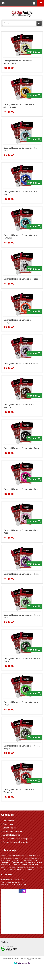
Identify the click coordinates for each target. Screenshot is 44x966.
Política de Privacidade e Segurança (18, 838)
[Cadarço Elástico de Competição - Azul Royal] (22, 183)
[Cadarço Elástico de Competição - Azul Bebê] (22, 139)
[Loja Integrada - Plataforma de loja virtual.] (22, 963)
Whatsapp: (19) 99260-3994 (13, 882)
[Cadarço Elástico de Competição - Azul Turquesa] (22, 227)
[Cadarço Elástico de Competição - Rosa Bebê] (22, 522)
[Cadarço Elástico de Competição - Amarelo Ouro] (22, 96)
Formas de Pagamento (13, 831)
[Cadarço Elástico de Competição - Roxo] (22, 564)
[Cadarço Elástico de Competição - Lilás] (22, 353)
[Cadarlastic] (22, 12)
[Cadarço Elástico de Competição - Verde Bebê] (22, 606)
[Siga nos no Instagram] (24, 891)
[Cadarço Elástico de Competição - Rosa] (22, 479)
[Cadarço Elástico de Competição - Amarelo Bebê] (22, 52)
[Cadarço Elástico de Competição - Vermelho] (22, 781)
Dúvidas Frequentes (11, 835)
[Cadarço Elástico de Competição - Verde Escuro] (22, 650)
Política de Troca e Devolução (16, 842)
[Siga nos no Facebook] (20, 891)
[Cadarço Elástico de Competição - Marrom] (22, 396)
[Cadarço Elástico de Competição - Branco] (22, 269)
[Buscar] (39, 23)
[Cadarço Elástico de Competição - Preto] (22, 438)
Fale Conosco (8, 820)
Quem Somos (8, 824)
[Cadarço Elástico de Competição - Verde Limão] (22, 694)
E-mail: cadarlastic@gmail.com (14, 884)
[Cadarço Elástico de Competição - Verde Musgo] (22, 737)
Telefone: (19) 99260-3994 (12, 880)
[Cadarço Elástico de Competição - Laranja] (22, 311)
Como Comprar (9, 827)
